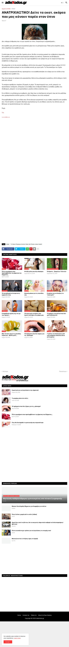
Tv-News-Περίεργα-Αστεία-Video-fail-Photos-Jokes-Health (26, 244)
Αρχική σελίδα (6, 8)
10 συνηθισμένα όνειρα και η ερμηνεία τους (11, 294)
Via (3, 112)
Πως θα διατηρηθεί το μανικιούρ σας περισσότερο (27, 422)
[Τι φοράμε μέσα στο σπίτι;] (6, 400)
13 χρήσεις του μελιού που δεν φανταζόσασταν (56, 314)
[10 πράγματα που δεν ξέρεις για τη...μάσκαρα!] (6, 408)
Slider (13, 8)
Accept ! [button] (7, 642)
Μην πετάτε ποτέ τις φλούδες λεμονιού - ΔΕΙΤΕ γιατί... (11, 334)
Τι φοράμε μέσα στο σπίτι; (20, 398)
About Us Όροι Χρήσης (45, 615)
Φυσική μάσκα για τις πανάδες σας (34, 294)
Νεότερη (5, 371)
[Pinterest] (30, 248)
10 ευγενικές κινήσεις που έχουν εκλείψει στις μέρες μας (34, 314)
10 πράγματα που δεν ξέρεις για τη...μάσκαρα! (34, 334)
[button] (2, 2)
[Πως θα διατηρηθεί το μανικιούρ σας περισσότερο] (6, 425)
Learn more (17, 638)
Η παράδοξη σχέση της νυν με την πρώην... (11, 314)
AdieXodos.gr (40, 618)
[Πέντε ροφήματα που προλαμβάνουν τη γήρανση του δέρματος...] (6, 416)
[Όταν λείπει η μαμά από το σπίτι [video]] (6, 516)
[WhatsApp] (27, 248)
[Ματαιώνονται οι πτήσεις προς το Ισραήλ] (6, 541)
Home (19, 615)
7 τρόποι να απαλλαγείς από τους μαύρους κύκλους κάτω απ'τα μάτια (56, 335)
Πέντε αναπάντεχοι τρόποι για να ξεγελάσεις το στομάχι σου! (31, 530)
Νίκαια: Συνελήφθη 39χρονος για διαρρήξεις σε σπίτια (29, 506)
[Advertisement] (30, 138)
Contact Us (26, 615)
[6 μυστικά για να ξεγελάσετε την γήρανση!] (6, 392)
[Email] (34, 248)
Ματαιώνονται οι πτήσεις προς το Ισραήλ (25, 538)
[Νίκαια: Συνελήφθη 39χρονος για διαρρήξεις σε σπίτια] (6, 508)
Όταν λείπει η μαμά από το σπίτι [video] (24, 514)
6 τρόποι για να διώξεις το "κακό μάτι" (55, 294)
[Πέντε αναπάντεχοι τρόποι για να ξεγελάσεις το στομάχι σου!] (6, 533)
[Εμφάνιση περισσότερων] (37, 248)
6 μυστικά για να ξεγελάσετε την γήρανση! (25, 390)
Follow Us (33, 615)
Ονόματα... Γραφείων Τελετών (56, 271)
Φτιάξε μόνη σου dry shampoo (33, 271)
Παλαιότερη (62, 371)
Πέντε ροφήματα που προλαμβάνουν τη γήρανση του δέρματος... (11, 273)
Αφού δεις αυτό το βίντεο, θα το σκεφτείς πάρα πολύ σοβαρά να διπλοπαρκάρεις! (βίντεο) (37, 523)
